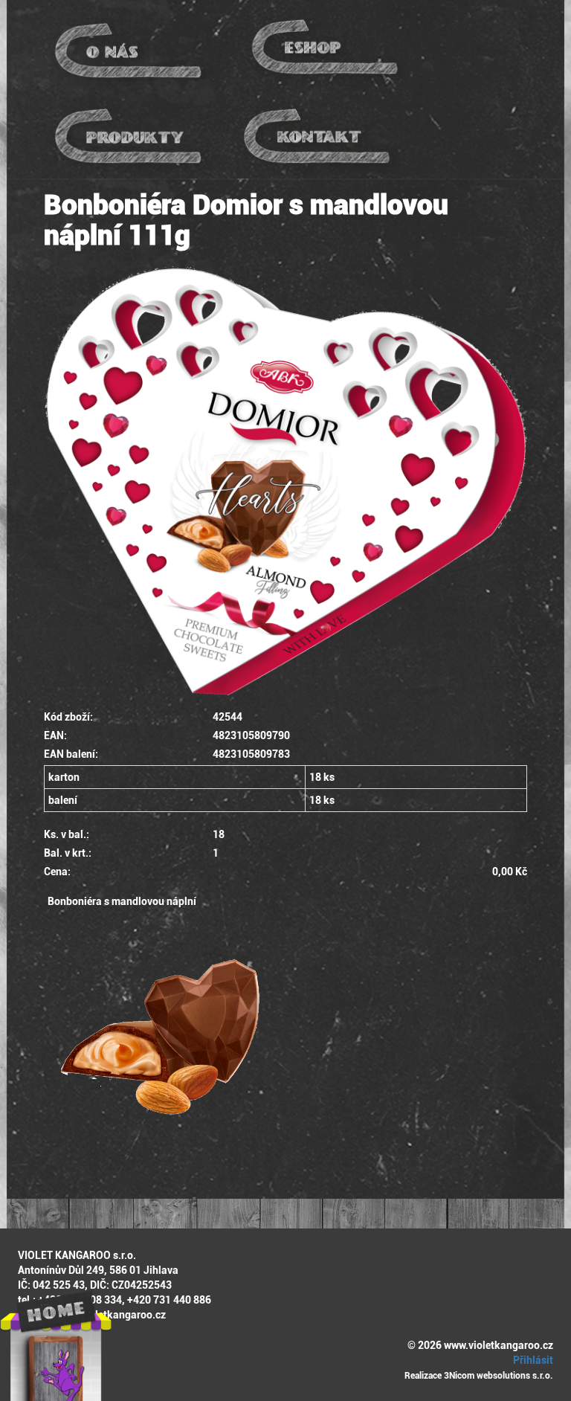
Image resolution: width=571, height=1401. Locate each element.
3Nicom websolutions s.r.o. (498, 1376)
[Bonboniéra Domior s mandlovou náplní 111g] (285, 481)
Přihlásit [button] (532, 1360)
